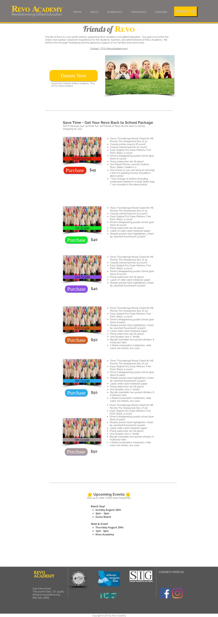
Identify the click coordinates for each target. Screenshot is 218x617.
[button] (94, 11)
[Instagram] (177, 593)
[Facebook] (165, 593)
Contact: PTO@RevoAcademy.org (109, 48)
